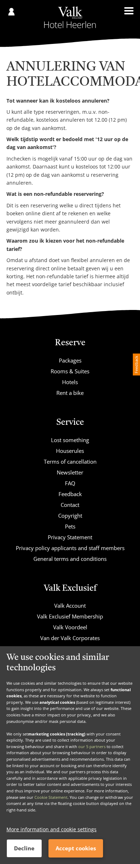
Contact (70, 504)
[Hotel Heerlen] (69, 17)
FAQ (70, 483)
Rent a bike (70, 392)
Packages (70, 360)
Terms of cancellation (70, 461)
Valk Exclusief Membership (70, 616)
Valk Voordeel (70, 627)
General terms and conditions (70, 558)
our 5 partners (92, 746)
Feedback (70, 494)
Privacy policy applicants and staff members (70, 548)
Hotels (70, 382)
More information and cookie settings (51, 829)
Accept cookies (76, 848)
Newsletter (70, 472)
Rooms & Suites (70, 371)
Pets (70, 526)
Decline (24, 848)
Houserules (70, 450)
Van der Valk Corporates (70, 638)
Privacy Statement (70, 537)
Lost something (70, 440)
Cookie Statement (50, 797)
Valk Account (70, 605)
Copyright (70, 515)
